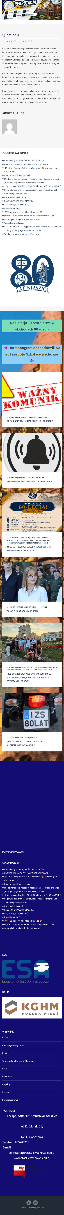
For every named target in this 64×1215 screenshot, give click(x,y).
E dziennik (7, 1053)
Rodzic (45, 543)
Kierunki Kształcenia (40, 540)
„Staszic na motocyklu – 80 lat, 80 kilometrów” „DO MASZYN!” (32, 186)
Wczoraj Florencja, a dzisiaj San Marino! (22, 219)
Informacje (22, 417)
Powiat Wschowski (11, 1099)
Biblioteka (46, 538)
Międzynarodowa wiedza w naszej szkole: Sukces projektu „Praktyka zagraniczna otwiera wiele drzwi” (29, 677)
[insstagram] (35, 1202)
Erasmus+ (22, 667)
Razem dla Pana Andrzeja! (16, 197)
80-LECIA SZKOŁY (13, 538)
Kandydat (32, 417)
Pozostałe (40, 478)
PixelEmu (40, 1208)
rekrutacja (42, 417)
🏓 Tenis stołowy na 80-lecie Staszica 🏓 (23, 212)
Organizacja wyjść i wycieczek (19, 543)
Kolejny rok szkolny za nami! (17, 175)
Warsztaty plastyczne (14, 223)
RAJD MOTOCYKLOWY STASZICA (19, 201)
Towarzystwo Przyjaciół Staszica (17, 1061)
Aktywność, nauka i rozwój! (16, 204)
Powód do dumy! (12, 208)
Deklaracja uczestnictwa (30, 322)
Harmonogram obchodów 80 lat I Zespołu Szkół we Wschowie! (32, 351)
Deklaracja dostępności (13, 1045)
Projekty (6, 1084)
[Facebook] (28, 1202)
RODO (5, 1037)
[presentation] (32, 392)
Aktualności (12, 417)
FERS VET (30, 667)
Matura (31, 478)
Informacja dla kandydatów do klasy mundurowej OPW (29, 215)
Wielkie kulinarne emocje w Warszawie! (22, 234)
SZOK (5, 1068)
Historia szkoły (13, 540)
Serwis (5, 1092)
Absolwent (24, 538)
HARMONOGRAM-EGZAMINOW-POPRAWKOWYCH (26, 164)
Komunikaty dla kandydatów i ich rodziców (24, 160)
